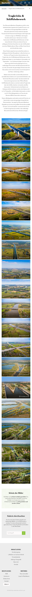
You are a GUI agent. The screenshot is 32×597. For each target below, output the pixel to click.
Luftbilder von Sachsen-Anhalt (16, 554)
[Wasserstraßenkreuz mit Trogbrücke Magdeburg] (16, 129)
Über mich (16, 562)
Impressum (6, 576)
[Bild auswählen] (3, 138)
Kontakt (16, 564)
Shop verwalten (24, 573)
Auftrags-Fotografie (16, 559)
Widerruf (6, 584)
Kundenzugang (16, 552)
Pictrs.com (22, 590)
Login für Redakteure (23, 576)
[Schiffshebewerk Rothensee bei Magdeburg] (16, 151)
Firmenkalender (16, 557)
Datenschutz (6, 578)
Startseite (4, 8)
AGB (6, 573)
